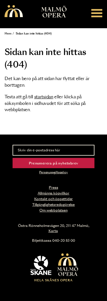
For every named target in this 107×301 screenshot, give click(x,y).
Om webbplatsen (53, 210)
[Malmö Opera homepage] (14, 11)
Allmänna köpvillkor (53, 193)
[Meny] (96, 13)
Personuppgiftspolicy (53, 172)
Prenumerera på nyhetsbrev (53, 163)
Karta (53, 231)
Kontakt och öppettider (53, 199)
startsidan (43, 97)
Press (53, 187)
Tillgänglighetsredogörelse (53, 204)
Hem (8, 33)
